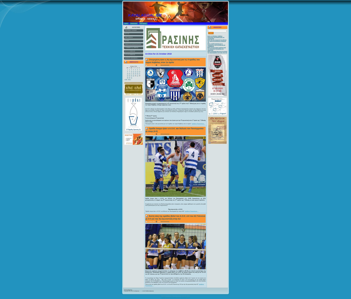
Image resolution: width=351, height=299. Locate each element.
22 (127, 75)
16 (129, 73)
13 (137, 71)
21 (139, 73)
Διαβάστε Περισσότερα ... (198, 123)
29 (127, 77)
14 (139, 71)
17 (131, 73)
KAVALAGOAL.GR (145, 15)
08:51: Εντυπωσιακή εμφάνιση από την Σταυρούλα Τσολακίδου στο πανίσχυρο (217, 49)
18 (133, 73)
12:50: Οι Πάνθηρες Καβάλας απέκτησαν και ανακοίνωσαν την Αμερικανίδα (216, 37)
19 (135, 73)
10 (131, 71)
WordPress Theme (177, 295)
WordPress (168, 295)
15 (127, 73)
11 (133, 71)
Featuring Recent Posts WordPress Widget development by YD (176, 297)
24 (131, 75)
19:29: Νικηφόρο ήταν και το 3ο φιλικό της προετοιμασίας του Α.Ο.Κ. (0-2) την (217, 52)
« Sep (125, 79)
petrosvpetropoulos (165, 65)
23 (129, 75)
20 (137, 73)
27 (137, 75)
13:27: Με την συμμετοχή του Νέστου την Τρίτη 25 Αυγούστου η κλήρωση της (217, 41)
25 (133, 75)
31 (131, 77)
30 (129, 77)
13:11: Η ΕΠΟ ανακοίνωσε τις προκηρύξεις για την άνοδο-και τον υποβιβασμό (216, 45)
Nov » (129, 79)
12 (135, 71)
